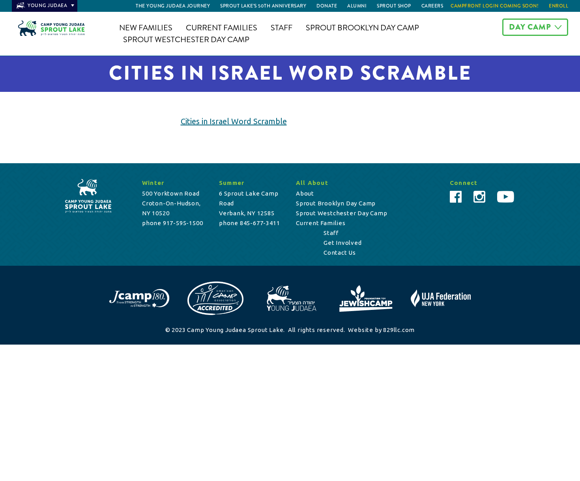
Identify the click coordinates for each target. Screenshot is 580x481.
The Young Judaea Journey (173, 5)
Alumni (357, 5)
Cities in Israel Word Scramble (234, 121)
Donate (326, 5)
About (305, 193)
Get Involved (343, 242)
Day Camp (530, 27)
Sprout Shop (394, 5)
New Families (145, 28)
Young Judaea (47, 5)
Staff (281, 28)
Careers (432, 5)
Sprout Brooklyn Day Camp (362, 28)
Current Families (221, 28)
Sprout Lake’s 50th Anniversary (263, 5)
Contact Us (340, 252)
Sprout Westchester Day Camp (186, 39)
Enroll (558, 5)
